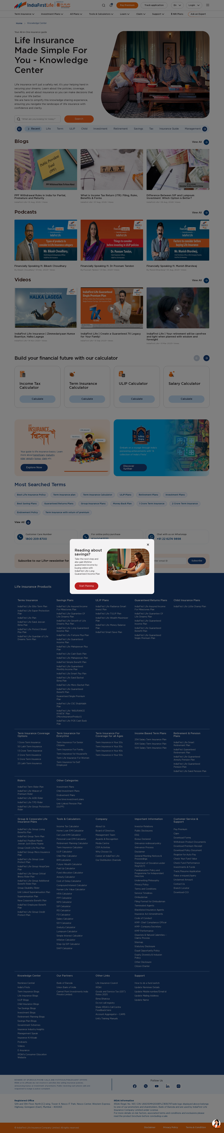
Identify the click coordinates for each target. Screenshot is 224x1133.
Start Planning (86, 586)
